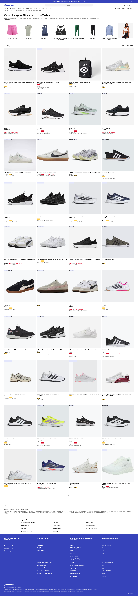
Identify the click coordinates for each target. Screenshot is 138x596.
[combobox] (130, 45)
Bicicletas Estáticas (57, 530)
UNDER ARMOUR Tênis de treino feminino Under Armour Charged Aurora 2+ (20, 350)
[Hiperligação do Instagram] (10, 551)
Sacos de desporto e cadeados (92, 526)
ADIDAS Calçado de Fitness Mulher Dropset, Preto (15, 438)
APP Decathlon (118, 8)
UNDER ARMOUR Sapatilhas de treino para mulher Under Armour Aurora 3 (85, 394)
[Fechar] (133, 1)
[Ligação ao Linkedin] (12, 551)
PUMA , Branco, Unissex (74, 483)
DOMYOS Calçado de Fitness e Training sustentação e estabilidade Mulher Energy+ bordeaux (116, 395)
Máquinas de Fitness (57, 528)
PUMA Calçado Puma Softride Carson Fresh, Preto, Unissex (17, 216)
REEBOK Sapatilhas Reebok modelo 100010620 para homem (17, 172)
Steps (54, 526)
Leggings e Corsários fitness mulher (77, 38)
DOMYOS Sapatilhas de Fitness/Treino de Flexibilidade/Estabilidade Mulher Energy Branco (116, 127)
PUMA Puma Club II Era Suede (10, 303)
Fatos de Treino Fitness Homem (26, 531)
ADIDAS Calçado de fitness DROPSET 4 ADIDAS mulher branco (17, 483)
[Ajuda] (127, 5)
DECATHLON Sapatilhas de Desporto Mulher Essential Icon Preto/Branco (84, 259)
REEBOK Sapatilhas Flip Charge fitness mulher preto (48, 82)
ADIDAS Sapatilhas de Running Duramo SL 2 (78, 126)
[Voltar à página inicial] (9, 5)
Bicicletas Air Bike (56, 531)
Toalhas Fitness (23, 528)
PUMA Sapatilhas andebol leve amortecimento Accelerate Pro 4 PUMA (52, 259)
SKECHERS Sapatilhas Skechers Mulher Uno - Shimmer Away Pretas (51, 126)
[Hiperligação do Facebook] (5, 551)
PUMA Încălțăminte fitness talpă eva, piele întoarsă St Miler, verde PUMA (20, 259)
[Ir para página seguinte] (73, 495)
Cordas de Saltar (56, 525)
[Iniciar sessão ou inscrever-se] (130, 5)
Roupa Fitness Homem (24, 523)
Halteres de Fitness (89, 522)
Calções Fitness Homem (90, 525)
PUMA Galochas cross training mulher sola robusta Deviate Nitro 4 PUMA (85, 172)
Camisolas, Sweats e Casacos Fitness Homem (29, 530)
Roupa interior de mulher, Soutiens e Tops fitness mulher (61, 39)
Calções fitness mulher (12, 38)
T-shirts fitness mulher (28, 38)
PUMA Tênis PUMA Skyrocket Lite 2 (76, 438)
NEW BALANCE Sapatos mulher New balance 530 (14, 394)
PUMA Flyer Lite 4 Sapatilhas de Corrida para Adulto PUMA (49, 216)
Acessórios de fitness (57, 523)
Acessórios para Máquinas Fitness (92, 530)
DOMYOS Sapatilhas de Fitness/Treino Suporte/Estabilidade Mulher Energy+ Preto (19, 127)
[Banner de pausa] (131, 1)
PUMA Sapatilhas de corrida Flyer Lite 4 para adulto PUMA (49, 349)
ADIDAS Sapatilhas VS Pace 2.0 (108, 172)
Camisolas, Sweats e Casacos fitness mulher (109, 39)
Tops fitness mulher (45, 38)
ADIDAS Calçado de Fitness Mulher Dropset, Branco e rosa (114, 303)
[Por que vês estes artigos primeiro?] (118, 45)
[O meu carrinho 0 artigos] (132, 5)
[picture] (20, 64)
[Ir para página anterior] (65, 495)
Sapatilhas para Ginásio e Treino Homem (28, 522)
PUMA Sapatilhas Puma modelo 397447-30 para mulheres (49, 303)
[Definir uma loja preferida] (124, 5)
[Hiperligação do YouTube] (7, 551)
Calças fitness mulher (93, 38)
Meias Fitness (55, 522)
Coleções (126, 38)
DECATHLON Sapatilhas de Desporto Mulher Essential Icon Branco (83, 349)
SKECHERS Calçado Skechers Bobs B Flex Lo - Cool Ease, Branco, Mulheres (116, 484)
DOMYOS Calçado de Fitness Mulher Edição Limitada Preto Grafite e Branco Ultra (19, 83)
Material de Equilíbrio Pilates (91, 528)
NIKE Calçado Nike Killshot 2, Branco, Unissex (46, 172)
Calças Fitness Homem (90, 523)
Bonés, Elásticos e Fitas (24, 526)
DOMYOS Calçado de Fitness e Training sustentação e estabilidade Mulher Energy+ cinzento (116, 83)
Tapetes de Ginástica (24, 525)
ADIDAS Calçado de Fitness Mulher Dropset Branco (48, 394)
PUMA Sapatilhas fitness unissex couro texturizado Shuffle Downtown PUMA (84, 304)
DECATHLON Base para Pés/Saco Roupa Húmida (79, 82)
